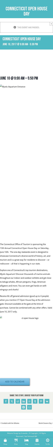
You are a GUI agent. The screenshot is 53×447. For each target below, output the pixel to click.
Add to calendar (14, 381)
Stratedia (24, 433)
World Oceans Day (45, 423)
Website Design (12, 433)
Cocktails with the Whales (10, 423)
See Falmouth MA (30, 436)
